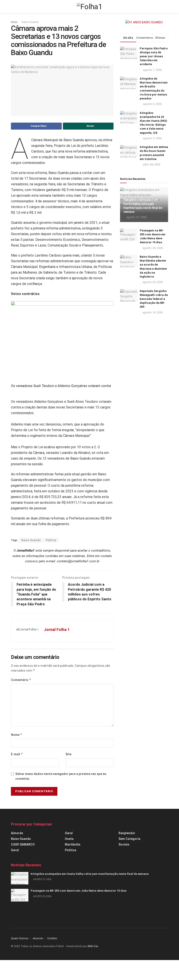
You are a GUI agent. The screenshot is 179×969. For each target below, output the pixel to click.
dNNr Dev (92, 946)
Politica (51, 540)
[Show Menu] (13, 6)
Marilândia (72, 844)
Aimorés (17, 833)
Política (70, 850)
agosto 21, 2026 (136, 217)
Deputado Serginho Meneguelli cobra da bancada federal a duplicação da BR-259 (154, 299)
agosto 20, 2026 (152, 248)
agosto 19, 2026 (152, 312)
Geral (15, 850)
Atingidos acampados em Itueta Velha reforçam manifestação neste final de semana (90, 873)
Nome (16, 735)
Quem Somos (19, 938)
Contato (52, 938)
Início (14, 22)
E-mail (17, 754)
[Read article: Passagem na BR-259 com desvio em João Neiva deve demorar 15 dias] (129, 235)
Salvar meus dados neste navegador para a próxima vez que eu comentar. (60, 776)
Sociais (124, 844)
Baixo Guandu (30, 22)
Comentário (21, 680)
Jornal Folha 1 (57, 629)
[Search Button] (166, 6)
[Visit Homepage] (89, 6)
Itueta (69, 838)
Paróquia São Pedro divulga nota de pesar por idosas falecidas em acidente (154, 56)
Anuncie (38, 938)
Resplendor (127, 833)
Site (68, 754)
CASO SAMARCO (23, 844)
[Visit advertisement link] (144, 22)
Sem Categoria (129, 838)
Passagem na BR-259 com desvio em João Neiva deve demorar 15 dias (78, 890)
